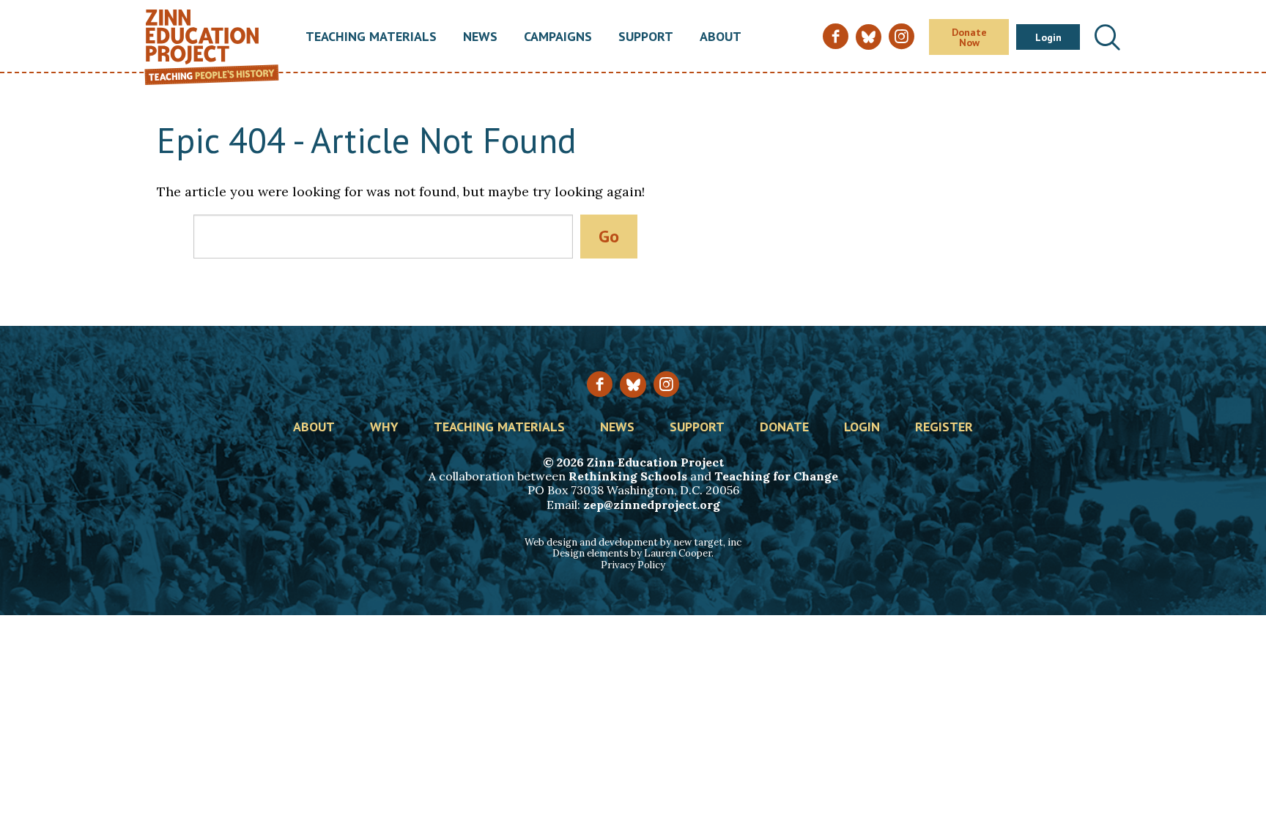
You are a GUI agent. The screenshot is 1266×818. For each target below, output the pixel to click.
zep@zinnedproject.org (651, 504)
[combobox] (383, 237)
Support (645, 37)
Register (944, 427)
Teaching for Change (776, 476)
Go (609, 236)
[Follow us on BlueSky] (632, 385)
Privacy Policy (633, 565)
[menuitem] (371, 37)
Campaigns (558, 37)
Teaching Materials (371, 37)
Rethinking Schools (628, 476)
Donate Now (969, 37)
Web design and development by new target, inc (633, 542)
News (480, 37)
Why (384, 427)
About (720, 37)
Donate (784, 427)
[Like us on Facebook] (599, 384)
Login (1048, 37)
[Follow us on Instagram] (666, 384)
